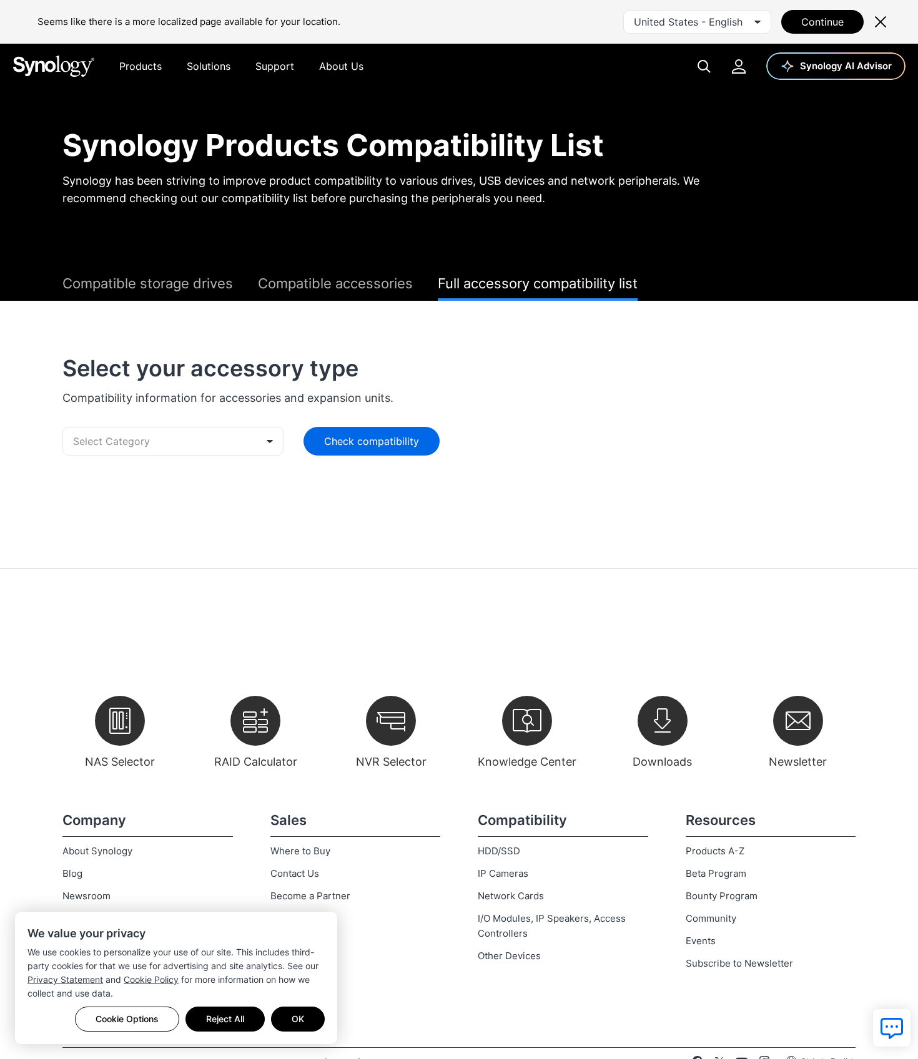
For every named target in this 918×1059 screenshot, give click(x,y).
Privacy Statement (65, 979)
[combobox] (697, 22)
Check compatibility (371, 441)
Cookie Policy (151, 979)
